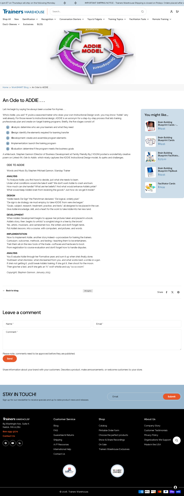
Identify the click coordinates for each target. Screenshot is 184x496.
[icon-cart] (177, 11)
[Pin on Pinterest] (178, 292)
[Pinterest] (6, 443)
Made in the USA (152, 444)
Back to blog (12, 290)
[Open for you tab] (175, 487)
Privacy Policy (151, 435)
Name (9, 323)
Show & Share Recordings (112, 439)
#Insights (87, 291)
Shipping (57, 439)
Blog (55, 425)
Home (5, 87)
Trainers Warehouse (78, 491)
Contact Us (59, 454)
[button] (177, 440)
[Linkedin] (20, 443)
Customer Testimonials (156, 430)
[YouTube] (13, 443)
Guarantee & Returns (63, 435)
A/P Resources (61, 444)
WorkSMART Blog (20, 87)
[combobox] (99, 11)
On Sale (103, 444)
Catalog (103, 425)
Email (99, 323)
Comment (12, 331)
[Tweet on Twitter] (172, 292)
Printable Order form (109, 430)
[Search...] (142, 11)
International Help (62, 449)
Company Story (152, 425)
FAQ (55, 430)
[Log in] (171, 11)
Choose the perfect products (113, 435)
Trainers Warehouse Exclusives (114, 449)
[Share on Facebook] (166, 292)
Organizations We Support (157, 439)
